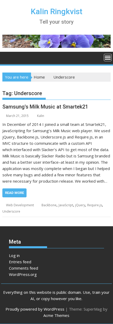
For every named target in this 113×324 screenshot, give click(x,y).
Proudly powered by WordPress (35, 309)
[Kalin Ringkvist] (7, 57)
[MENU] (108, 57)
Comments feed (23, 268)
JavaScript (66, 205)
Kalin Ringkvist (56, 11)
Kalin (40, 116)
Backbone (49, 205)
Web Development (20, 205)
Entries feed (20, 261)
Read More (14, 193)
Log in (14, 255)
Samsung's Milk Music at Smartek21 (45, 107)
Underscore (11, 211)
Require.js (94, 205)
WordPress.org (23, 274)
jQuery (80, 205)
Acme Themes (56, 315)
